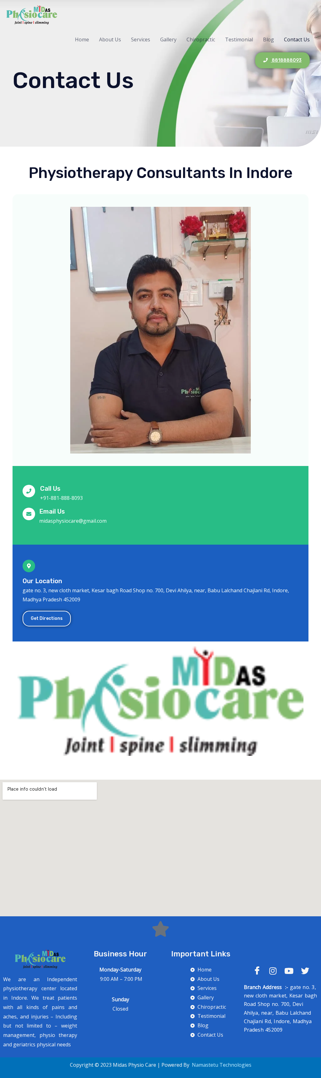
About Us (110, 39)
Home (82, 39)
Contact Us (297, 39)
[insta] (273, 970)
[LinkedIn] (289, 970)
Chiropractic (201, 39)
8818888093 (286, 60)
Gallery (168, 39)
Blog (268, 39)
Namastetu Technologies (221, 1064)
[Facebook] (257, 970)
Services (140, 39)
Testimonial (239, 39)
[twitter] (305, 970)
